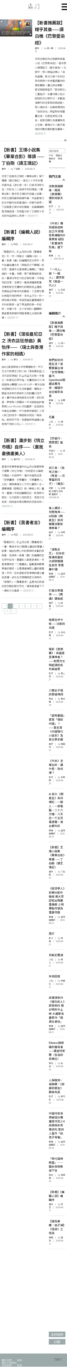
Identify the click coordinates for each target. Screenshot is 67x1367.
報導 (51, 255)
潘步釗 (17, 459)
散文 (51, 938)
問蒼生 (59, 155)
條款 (19, 1365)
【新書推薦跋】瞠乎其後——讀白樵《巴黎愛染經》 (50, 32)
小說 (51, 421)
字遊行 (52, 450)
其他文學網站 (9, 1362)
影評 (51, 206)
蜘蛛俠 (52, 158)
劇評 (51, 532)
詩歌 (51, 488)
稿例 (19, 1360)
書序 (37, 48)
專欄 (51, 1237)
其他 (51, 698)
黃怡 (16, 359)
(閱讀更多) (40, 133)
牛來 (51, 155)
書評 (51, 289)
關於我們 (7, 1360)
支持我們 (7, 1365)
